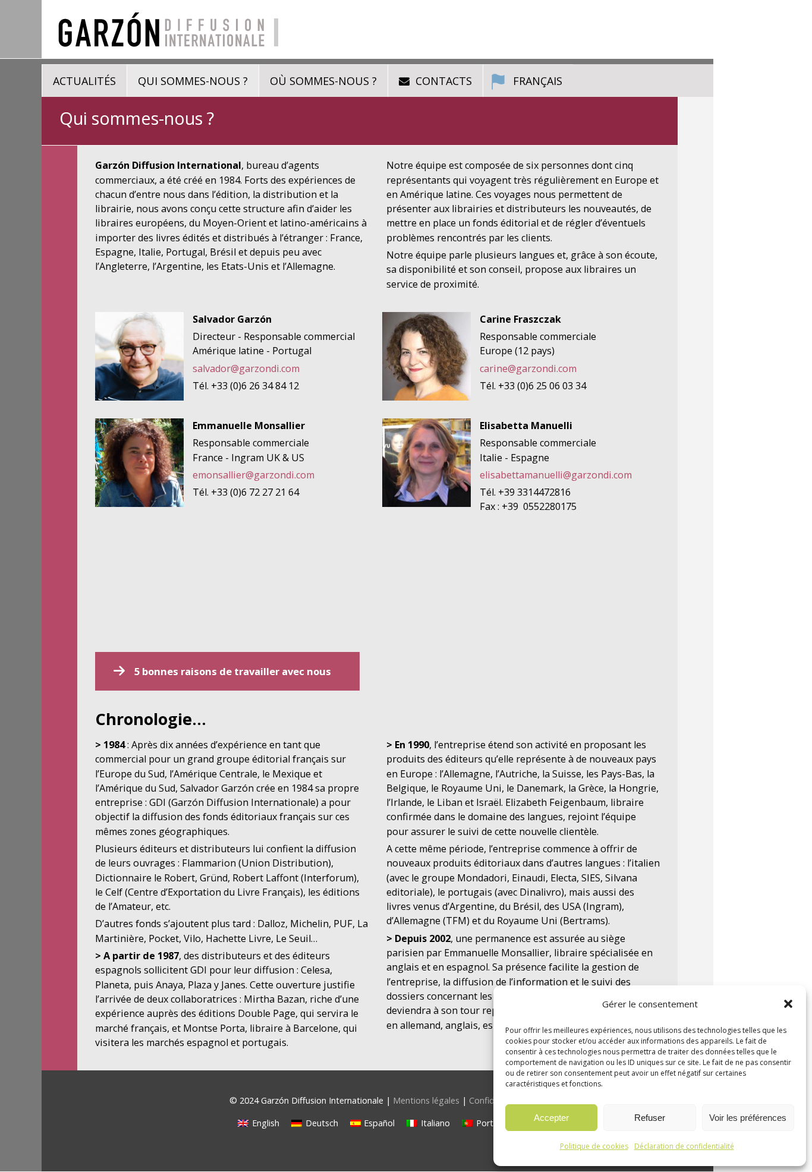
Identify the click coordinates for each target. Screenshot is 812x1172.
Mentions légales (426, 1100)
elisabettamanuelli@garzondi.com (556, 474)
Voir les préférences (747, 1118)
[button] (788, 1004)
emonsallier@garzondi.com (253, 474)
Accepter (551, 1118)
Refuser (649, 1118)
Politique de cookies (594, 1146)
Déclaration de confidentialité (684, 1146)
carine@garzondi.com (528, 368)
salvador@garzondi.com (246, 368)
